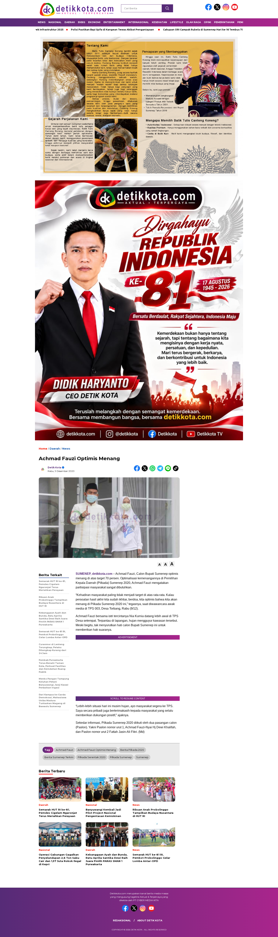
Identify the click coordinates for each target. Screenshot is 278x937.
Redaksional (122, 920)
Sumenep (142, 757)
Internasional (138, 22)
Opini (207, 22)
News (41, 22)
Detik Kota (54, 467)
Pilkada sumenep (121, 757)
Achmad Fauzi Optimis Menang (97, 749)
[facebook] (209, 9)
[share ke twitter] (145, 470)
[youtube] (235, 9)
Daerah (69, 22)
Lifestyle (176, 22)
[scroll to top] (266, 931)
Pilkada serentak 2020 (92, 757)
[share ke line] (169, 470)
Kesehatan (159, 22)
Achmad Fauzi (64, 749)
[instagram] (227, 9)
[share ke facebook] (138, 470)
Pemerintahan (224, 22)
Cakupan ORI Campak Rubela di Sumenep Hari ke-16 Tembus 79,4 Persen (166, 29)
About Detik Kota (149, 920)
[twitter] (218, 9)
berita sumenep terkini (58, 757)
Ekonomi (94, 22)
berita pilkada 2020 (132, 749)
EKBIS (81, 22)
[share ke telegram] (161, 470)
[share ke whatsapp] (153, 470)
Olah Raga (193, 22)
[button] (159, 564)
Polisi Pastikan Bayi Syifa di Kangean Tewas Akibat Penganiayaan (69, 29)
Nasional (54, 22)
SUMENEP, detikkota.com (94, 573)
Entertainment (114, 22)
